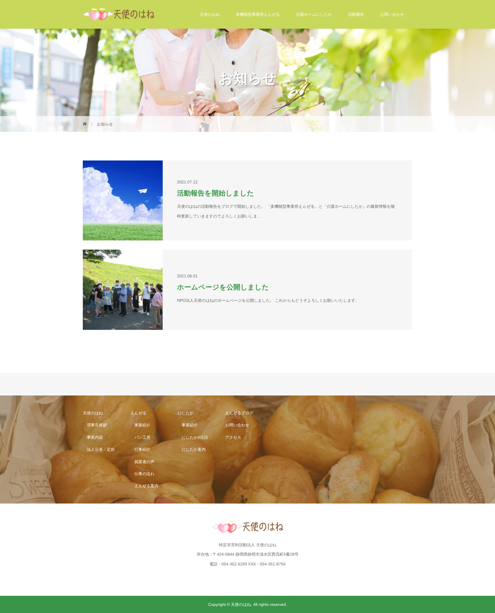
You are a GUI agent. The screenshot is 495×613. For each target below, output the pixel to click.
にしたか (186, 413)
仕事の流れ (144, 473)
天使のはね (210, 14)
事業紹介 (142, 425)
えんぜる (138, 413)
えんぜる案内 (146, 485)
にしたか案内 (194, 449)
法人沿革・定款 (101, 449)
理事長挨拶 (97, 425)
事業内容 (95, 437)
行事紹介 (142, 449)
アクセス (233, 437)
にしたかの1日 (195, 437)
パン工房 (142, 437)
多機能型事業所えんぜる (258, 14)
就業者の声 (144, 461)
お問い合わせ (392, 14)
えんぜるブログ (239, 413)
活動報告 (356, 14)
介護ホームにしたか (314, 14)
